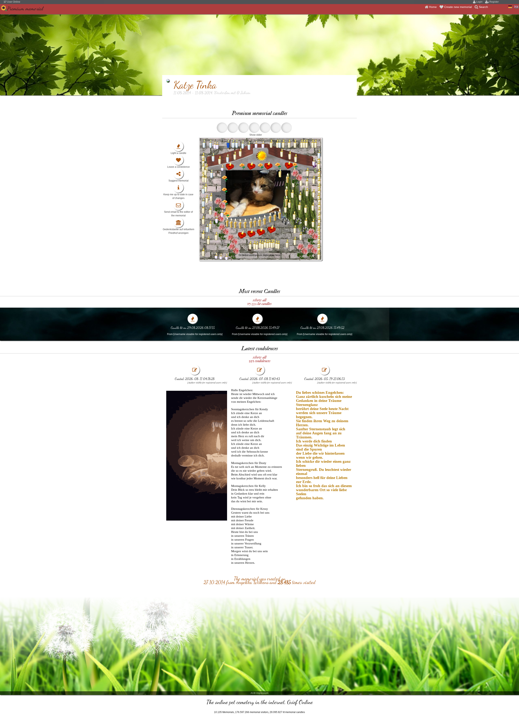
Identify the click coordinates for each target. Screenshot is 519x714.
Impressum (262, 693)
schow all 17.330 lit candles (259, 301)
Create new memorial (458, 7)
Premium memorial (25, 8)
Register (494, 1)
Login (479, 1)
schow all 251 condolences (259, 359)
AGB (253, 693)
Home (433, 7)
